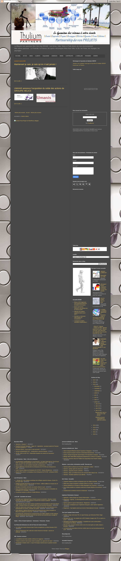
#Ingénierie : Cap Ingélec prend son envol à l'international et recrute (80, 508)
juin (95, 395)
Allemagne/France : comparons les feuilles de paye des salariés (103, 287)
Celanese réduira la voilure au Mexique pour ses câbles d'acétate (80, 481)
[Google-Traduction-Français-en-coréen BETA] (99, 250)
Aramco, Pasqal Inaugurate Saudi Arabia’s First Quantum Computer (80, 454)
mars (95, 399)
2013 (94, 427)
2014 (94, 425)
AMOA (31, 56)
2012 (94, 429)
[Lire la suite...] (18, 81)
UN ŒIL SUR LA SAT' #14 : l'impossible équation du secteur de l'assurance (35, 453)
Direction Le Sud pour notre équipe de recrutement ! (79, 318)
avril (95, 397)
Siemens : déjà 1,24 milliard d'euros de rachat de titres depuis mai (80, 472)
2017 (94, 380)
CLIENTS (37, 56)
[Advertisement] (87, 230)
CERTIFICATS (69, 56)
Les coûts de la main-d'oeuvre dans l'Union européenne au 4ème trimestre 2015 (36, 527)
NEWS (61, 56)
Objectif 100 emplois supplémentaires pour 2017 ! (79, 313)
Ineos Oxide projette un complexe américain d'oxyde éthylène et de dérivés (82, 487)
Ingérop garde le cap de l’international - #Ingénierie (76, 503)
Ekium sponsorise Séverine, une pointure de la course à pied (81, 308)
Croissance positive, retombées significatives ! (80, 321)
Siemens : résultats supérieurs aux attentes (74, 474)
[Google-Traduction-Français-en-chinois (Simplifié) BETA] (94, 250)
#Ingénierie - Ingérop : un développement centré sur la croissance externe (82, 499)
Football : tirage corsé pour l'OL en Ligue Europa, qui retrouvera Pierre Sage (82, 515)
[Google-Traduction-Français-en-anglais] (81, 250)
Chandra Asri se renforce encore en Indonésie (75, 490)
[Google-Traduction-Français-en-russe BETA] (91, 250)
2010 (94, 434)
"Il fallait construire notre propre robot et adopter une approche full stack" (34, 541)
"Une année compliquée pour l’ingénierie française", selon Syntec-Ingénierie (83, 504)
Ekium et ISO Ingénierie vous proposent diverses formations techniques (80, 304)
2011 (94, 432)
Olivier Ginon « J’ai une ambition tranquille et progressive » (31, 465)
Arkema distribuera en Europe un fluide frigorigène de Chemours (80, 485)
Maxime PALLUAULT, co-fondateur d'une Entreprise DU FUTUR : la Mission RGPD (37, 472)
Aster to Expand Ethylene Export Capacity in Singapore (77, 451)
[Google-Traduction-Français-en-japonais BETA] (96, 250)
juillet (95, 393)
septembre (97, 390)
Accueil (28, 112)
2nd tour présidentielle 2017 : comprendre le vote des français (31, 451)
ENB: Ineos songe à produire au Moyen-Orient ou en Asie (78, 483)
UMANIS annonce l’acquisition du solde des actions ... (100, 419)
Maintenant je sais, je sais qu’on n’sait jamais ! (35, 64)
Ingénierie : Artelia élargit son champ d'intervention (76, 497)
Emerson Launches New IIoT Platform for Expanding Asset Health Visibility (82, 458)
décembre (97, 386)
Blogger (67, 548)
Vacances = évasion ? (21, 444)
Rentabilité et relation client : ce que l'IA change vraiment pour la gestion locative (36, 542)
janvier (96, 402)
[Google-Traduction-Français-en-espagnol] (83, 250)
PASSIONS (88, 56)
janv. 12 (98, 406)
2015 (94, 384)
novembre (97, 388)
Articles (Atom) (25, 116)
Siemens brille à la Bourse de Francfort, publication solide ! (78, 467)
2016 (94, 382)
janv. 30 (98, 403)
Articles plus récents (20, 112)
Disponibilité (46, 56)
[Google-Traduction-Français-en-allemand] (86, 250)
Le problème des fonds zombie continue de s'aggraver (29, 539)
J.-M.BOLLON (79, 56)
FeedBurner (91, 123)
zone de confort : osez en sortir (102, 300)
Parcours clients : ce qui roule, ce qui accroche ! (28, 449)
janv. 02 (98, 410)
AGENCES (54, 56)
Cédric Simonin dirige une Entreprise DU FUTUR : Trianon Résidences (34, 470)
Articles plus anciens (36, 112)
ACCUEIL (17, 56)
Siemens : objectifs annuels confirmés (73, 470)
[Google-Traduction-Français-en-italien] (88, 250)
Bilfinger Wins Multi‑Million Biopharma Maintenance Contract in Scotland (82, 456)
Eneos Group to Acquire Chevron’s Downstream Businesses (78, 452)
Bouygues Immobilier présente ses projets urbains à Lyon (30, 487)
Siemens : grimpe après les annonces (73, 469)
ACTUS (25, 56)
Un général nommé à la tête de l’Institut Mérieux (28, 492)
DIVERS (95, 56)
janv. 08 (98, 408)
